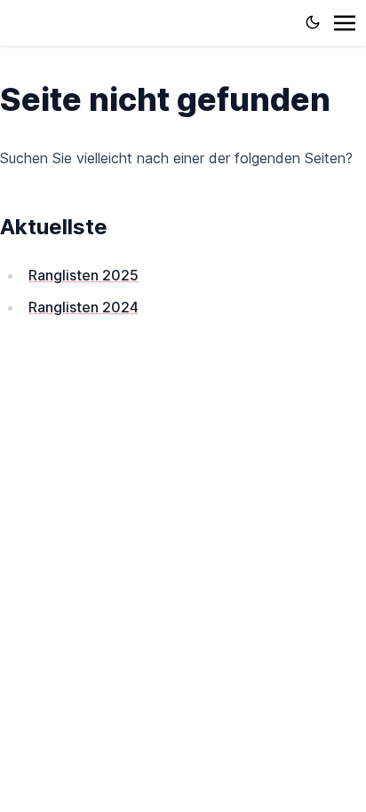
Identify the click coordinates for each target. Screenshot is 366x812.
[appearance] (312, 22)
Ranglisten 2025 (83, 275)
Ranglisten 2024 (83, 307)
